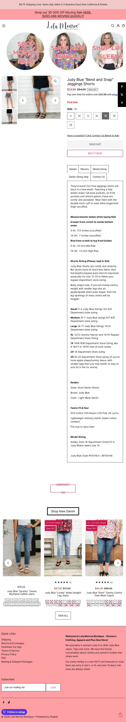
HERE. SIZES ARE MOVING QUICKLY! (67, 14)
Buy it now (95, 153)
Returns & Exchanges (12, 643)
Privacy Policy (8, 654)
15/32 (29, 604)
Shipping (6, 639)
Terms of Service (10, 650)
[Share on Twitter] (122, 95)
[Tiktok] (9, 702)
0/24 (8, 600)
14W (37, 604)
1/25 (15, 600)
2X (114, 116)
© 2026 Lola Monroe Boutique (17, 716)
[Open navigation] (22, 25)
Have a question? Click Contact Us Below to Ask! (93, 135)
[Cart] (123, 25)
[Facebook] (3, 702)
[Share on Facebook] (122, 86)
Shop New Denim (63, 511)
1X (105, 116)
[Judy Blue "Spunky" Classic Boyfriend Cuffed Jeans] (22, 547)
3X (70, 125)
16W (101, 605)
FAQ (3, 657)
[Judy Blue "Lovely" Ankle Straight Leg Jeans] (63, 547)
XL (97, 116)
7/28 (36, 600)
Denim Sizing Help (79, 176)
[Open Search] (112, 25)
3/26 (22, 600)
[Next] (55, 100)
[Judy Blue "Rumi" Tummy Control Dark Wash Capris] (104, 547)
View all (63, 615)
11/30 (13, 604)
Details (72, 169)
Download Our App (11, 646)
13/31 (21, 604)
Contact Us (99, 176)
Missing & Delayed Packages (16, 661)
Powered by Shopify (47, 716)
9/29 (6, 604)
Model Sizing (100, 169)
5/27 (29, 600)
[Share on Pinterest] (122, 103)
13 (78, 601)
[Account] (118, 25)
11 (115, 601)
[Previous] (23, 100)
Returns (85, 169)
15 (48, 605)
